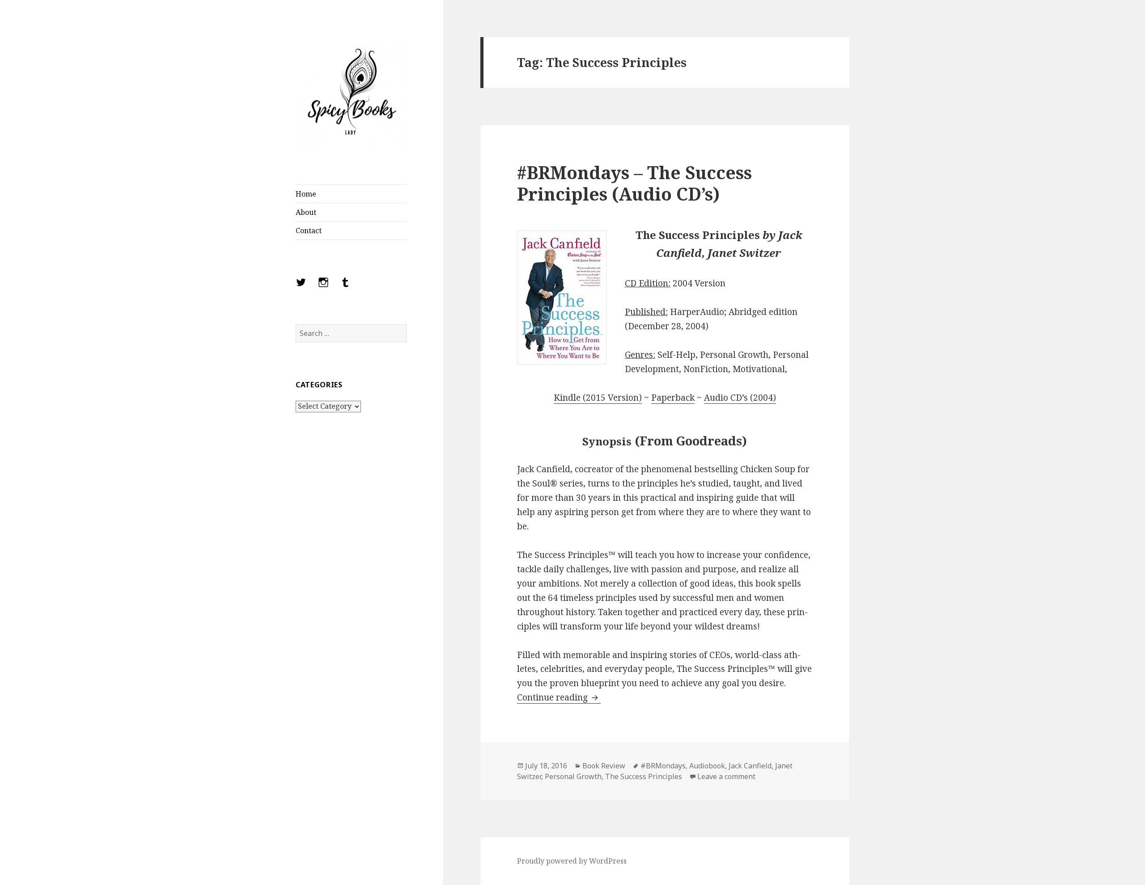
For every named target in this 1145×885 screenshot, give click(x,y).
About (306, 212)
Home (306, 194)
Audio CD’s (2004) (740, 397)
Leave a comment (726, 776)
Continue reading (559, 697)
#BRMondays (663, 766)
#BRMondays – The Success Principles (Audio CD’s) (634, 183)
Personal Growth (573, 776)
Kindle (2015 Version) (598, 397)
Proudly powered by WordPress (572, 861)
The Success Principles (643, 776)
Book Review (603, 766)
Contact (309, 230)
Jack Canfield (750, 766)
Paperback (673, 397)
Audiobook (707, 766)
